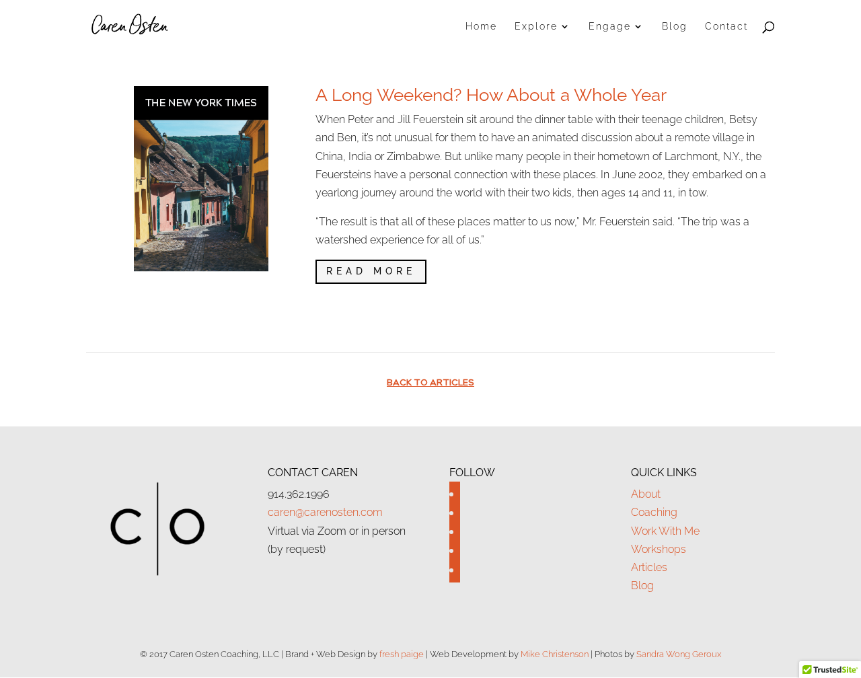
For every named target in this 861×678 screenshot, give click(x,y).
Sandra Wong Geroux (678, 653)
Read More (371, 271)
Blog (674, 27)
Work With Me (665, 531)
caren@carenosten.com (325, 512)
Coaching (654, 512)
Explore (536, 27)
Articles (649, 567)
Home (481, 27)
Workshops (658, 549)
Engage (610, 27)
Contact (726, 27)
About (646, 494)
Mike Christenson (555, 653)
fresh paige (401, 653)
